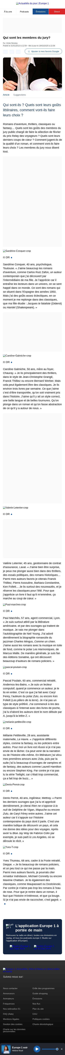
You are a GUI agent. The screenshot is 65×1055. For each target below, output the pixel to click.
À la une (8, 11)
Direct (57, 11)
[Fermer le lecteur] (61, 1049)
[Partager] (5, 52)
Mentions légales (11, 1019)
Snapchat (25, 982)
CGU (34, 1014)
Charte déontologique (42, 1024)
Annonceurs (9, 993)
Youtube (20, 982)
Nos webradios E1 (11, 1009)
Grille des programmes (43, 988)
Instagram (10, 982)
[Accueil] (32, 3)
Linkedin (30, 982)
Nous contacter (10, 988)
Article (6, 94)
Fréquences (9, 1003)
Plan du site (38, 1009)
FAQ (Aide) (8, 1014)
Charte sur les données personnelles (14, 1030)
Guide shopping (40, 993)
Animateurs (8, 998)
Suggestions (19, 94)
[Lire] (37, 1049)
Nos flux (36, 1003)
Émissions (41, 11)
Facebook (15, 982)
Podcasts (24, 11)
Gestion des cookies (12, 1024)
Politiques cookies (41, 1019)
